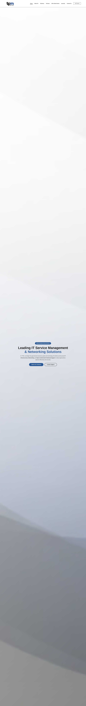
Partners (48, 3)
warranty (63, 3)
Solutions (42, 3)
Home (31, 3)
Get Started (77, 3)
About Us (36, 3)
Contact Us (69, 3)
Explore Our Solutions (36, 364)
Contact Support (50, 364)
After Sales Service (55, 3)
